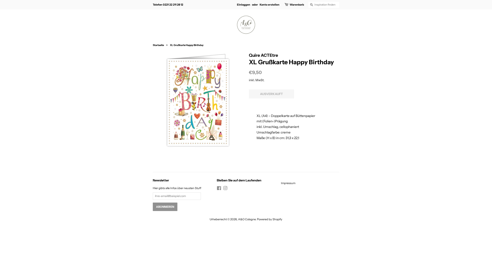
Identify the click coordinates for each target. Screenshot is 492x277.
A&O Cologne (247, 219)
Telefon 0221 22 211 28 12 (168, 4)
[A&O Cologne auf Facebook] (219, 189)
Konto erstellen (269, 4)
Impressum (288, 183)
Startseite (158, 45)
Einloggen (243, 4)
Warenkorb (297, 4)
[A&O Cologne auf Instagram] (225, 189)
